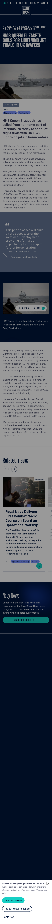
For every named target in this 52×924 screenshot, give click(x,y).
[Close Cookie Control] (48, 883)
